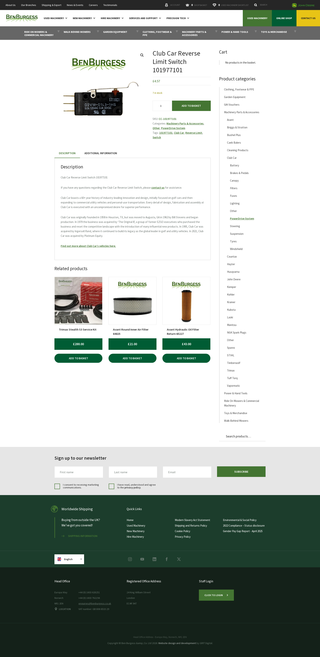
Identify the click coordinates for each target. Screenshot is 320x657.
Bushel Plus (234, 135)
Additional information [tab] (100, 153)
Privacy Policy (183, 536)
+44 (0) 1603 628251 (89, 592)
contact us (157, 187)
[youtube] (142, 559)
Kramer (231, 302)
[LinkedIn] (154, 559)
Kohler (231, 294)
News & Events (75, 5)
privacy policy (132, 487)
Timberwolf (233, 363)
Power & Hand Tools (235, 393)
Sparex (231, 347)
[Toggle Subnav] (65, 18)
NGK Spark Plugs (236, 332)
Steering (235, 226)
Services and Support (143, 18)
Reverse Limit (193, 133)
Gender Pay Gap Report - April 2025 (243, 531)
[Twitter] (179, 559)
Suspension (237, 233)
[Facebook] (166, 559)
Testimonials (110, 5)
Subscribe (241, 471)
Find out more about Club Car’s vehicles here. (88, 246)
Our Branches (28, 5)
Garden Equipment (235, 97)
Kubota (231, 309)
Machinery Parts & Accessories (185, 123)
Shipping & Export (51, 5)
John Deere (234, 279)
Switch (157, 137)
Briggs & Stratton (237, 127)
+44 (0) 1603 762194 (89, 598)
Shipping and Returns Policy (191, 525)
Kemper (231, 287)
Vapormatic (233, 385)
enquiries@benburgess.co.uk (95, 603)
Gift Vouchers (231, 104)
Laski (230, 317)
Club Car (179, 133)
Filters (233, 188)
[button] (142, 55)
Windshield (236, 249)
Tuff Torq (232, 378)
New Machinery (82, 18)
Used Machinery (54, 18)
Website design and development (177, 643)
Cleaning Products (237, 150)
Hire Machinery (110, 18)
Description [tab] (67, 153)
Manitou (231, 325)
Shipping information (82, 536)
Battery (234, 165)
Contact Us (308, 18)
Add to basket (191, 105)
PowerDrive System (173, 128)
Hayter (231, 264)
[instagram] (130, 559)
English (68, 559)
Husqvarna (233, 271)
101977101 (166, 133)
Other (156, 128)
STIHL (230, 355)
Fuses (233, 196)
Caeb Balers (234, 142)
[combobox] (271, 5)
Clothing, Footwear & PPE (239, 89)
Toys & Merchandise (235, 413)
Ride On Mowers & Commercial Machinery (241, 403)
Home (130, 520)
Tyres (233, 241)
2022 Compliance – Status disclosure (244, 525)
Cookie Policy (182, 531)
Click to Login (213, 595)
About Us (11, 5)
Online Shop (284, 18)
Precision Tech (176, 18)
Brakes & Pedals (239, 173)
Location (65, 609)
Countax (232, 256)
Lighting (235, 203)
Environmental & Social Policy (239, 520)
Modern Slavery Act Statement (192, 520)
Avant (230, 120)
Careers (93, 5)
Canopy (234, 180)
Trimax (231, 370)
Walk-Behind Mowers (236, 420)
